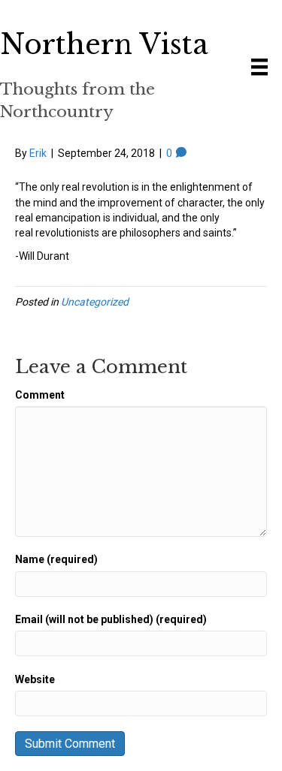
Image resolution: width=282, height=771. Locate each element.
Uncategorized (95, 302)
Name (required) (56, 559)
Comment (40, 395)
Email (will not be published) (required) (111, 619)
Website (35, 679)
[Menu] (259, 67)
